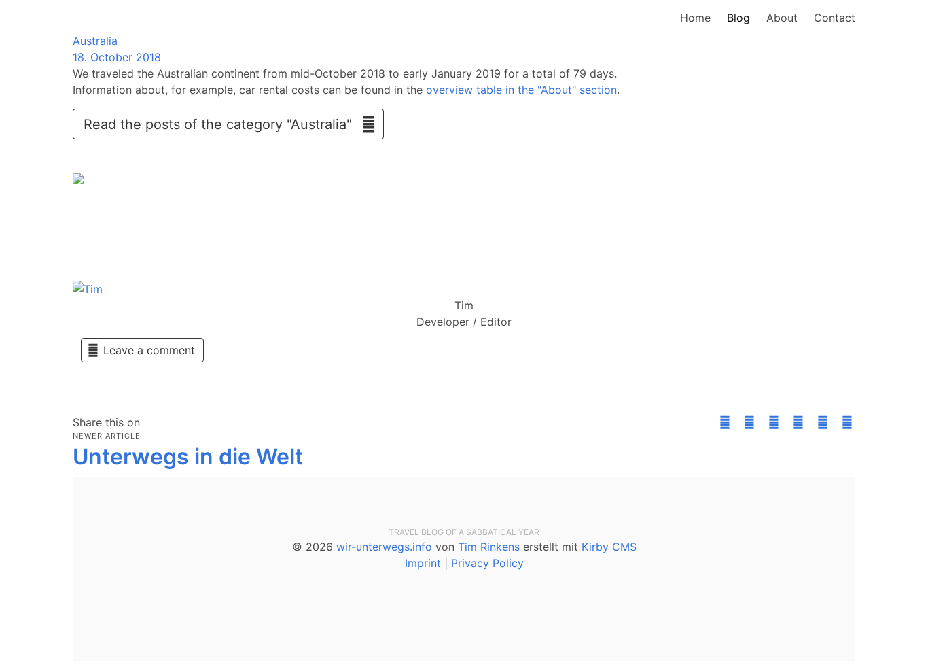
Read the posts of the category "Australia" (224, 124)
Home (695, 17)
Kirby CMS (609, 546)
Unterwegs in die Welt (188, 456)
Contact (834, 17)
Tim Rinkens (489, 546)
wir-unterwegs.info (384, 546)
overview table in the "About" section (521, 90)
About (782, 17)
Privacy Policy (487, 563)
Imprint (423, 563)
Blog (738, 17)
